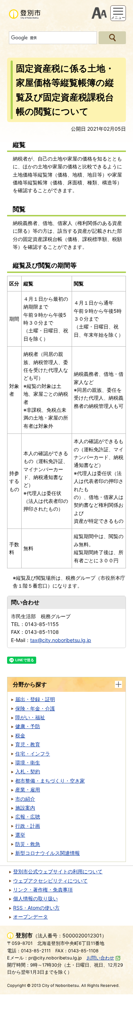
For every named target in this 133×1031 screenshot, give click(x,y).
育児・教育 (27, 744)
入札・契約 (27, 771)
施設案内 (25, 808)
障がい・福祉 (30, 717)
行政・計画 (27, 826)
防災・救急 (27, 844)
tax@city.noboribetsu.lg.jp (60, 640)
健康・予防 (27, 726)
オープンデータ (30, 917)
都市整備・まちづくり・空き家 (50, 781)
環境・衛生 (27, 762)
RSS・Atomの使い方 (36, 908)
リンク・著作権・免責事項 (43, 890)
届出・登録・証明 (35, 699)
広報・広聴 (27, 817)
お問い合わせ (100, 958)
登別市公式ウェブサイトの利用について (57, 871)
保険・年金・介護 (35, 708)
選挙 (20, 835)
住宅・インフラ (32, 754)
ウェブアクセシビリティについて (50, 881)
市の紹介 (25, 799)
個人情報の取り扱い (35, 898)
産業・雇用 (27, 790)
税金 (20, 735)
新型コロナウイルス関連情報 (47, 853)
